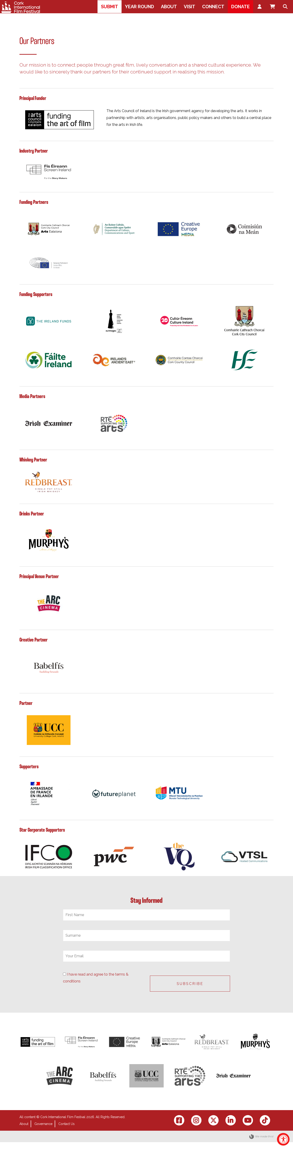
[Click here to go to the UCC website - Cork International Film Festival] (48, 730)
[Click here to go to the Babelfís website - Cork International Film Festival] (48, 667)
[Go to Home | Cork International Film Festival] (20, 7)
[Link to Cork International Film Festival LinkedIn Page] (230, 1120)
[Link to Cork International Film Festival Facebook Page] (179, 1120)
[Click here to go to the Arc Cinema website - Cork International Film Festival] (48, 603)
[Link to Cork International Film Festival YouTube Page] (248, 1120)
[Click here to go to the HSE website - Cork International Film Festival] (244, 360)
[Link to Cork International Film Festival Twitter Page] (213, 1120)
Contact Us (66, 1124)
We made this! (264, 1136)
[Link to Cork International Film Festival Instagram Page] (196, 1120)
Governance (43, 1124)
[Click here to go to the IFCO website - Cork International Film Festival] (48, 857)
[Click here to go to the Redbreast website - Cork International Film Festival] (48, 481)
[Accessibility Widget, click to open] (283, 1139)
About (23, 1124)
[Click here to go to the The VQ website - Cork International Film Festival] (179, 856)
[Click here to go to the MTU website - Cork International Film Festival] (179, 793)
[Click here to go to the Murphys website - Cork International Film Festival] (48, 540)
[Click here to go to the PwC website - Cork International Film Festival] (114, 857)
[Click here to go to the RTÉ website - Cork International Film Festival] (114, 423)
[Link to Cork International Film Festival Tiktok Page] (265, 1120)
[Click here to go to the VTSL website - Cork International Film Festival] (244, 856)
